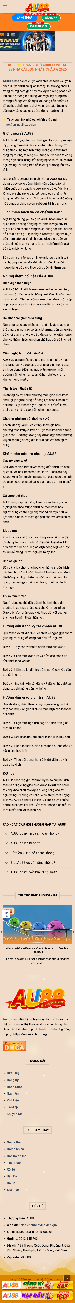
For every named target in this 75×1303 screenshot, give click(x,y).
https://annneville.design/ (39, 1225)
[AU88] (37, 1285)
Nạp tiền (13, 1093)
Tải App (12, 1107)
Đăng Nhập (14, 1087)
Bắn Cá (12, 1176)
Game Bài (14, 1142)
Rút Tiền (13, 1100)
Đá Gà (11, 1183)
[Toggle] (6, 834)
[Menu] (5, 6)
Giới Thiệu (14, 1073)
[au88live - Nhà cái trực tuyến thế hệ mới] (37, 6)
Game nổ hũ (15, 1149)
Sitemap (13, 1190)
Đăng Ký (13, 1080)
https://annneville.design (19, 124)
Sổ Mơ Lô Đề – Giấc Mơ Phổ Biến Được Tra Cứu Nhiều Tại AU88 (37, 950)
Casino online (17, 1156)
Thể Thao (14, 1163)
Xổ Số (11, 1169)
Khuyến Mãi (15, 1114)
